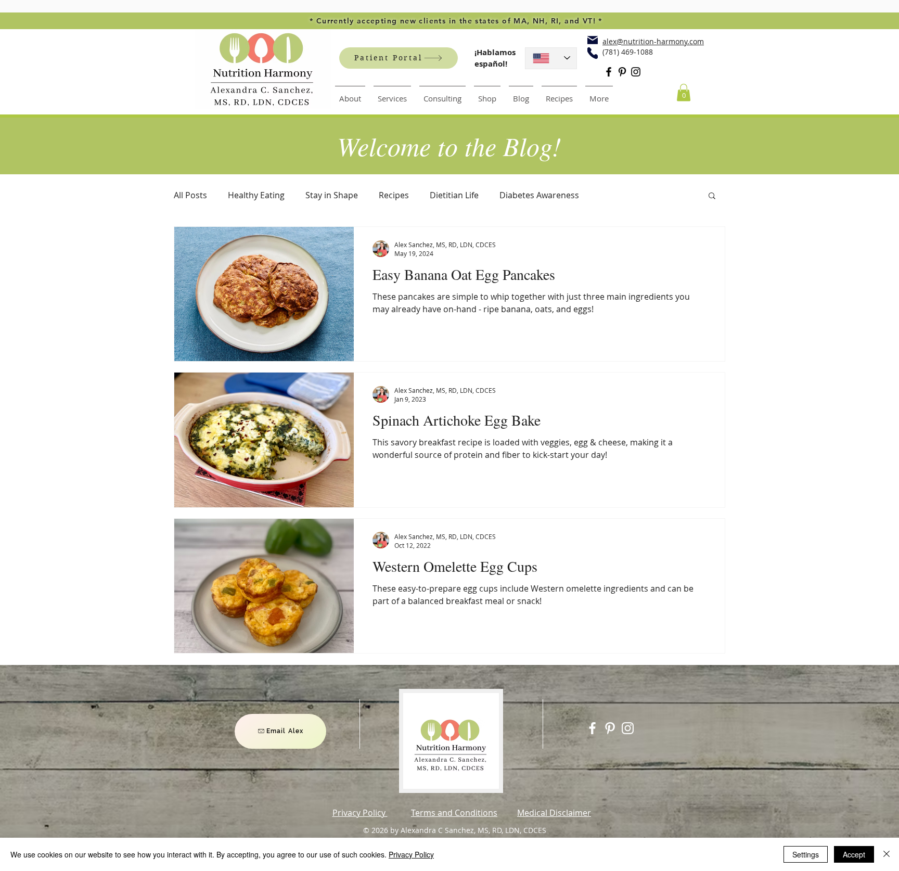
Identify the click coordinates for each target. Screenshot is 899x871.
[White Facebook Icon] (592, 728)
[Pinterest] (622, 72)
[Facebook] (608, 72)
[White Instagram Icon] (628, 728)
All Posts (190, 195)
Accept (854, 854)
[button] (683, 92)
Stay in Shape (331, 195)
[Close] (886, 854)
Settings (805, 854)
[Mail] (592, 40)
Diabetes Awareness (539, 195)
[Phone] (592, 53)
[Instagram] (636, 72)
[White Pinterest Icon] (610, 728)
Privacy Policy (411, 854)
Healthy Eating (256, 195)
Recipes (394, 195)
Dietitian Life (454, 195)
